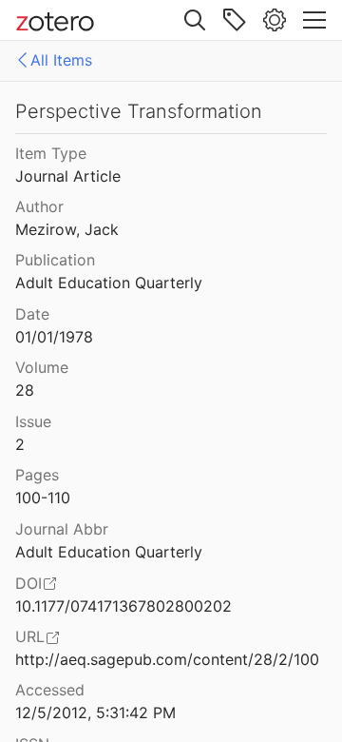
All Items (61, 59)
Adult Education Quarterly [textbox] (108, 282)
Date (32, 313)
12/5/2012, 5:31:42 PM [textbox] (95, 712)
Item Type (50, 153)
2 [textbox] (20, 444)
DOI (28, 583)
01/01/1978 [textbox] (54, 336)
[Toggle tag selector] (235, 20)
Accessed (50, 689)
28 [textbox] (24, 390)
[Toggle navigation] (314, 20)
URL (30, 636)
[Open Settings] (274, 20)
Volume (41, 367)
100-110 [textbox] (42, 497)
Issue (33, 421)
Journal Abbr (61, 528)
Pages (37, 474)
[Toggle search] (195, 20)
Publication (55, 259)
